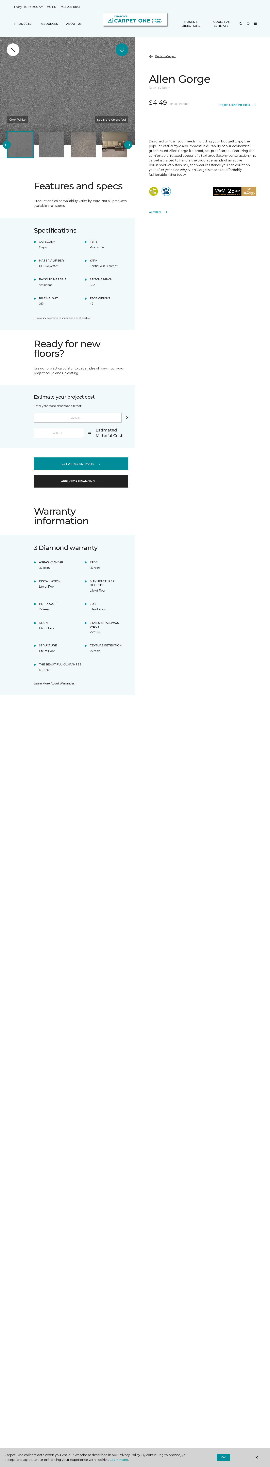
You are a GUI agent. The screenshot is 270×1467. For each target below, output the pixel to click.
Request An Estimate (220, 24)
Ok (223, 1457)
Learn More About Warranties (54, 683)
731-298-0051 (70, 7)
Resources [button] (49, 24)
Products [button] (22, 24)
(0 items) (255, 23)
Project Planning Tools (234, 105)
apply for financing (78, 481)
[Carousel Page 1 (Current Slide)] (20, 145)
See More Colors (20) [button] (111, 119)
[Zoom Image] (13, 49)
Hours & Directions (191, 24)
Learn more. (119, 1460)
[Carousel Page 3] (83, 145)
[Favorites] (248, 24)
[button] (240, 24)
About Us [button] (74, 24)
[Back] (7, 145)
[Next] (128, 145)
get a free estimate (77, 464)
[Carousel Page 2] (51, 145)
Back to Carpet (165, 56)
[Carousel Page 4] (114, 145)
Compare (155, 212)
